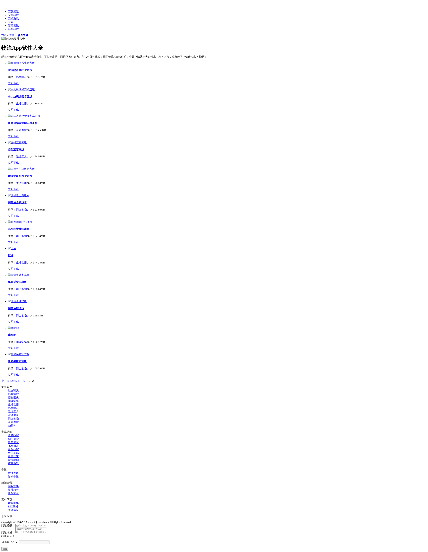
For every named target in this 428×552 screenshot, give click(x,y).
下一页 (21, 380)
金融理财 (21, 130)
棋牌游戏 (13, 463)
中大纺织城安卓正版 (20, 96)
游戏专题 (13, 476)
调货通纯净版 (16, 308)
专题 (10, 22)
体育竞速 (13, 456)
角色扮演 (13, 435)
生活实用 (21, 103)
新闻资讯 (13, 25)
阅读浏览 (21, 341)
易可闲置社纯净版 (18, 229)
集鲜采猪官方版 (17, 361)
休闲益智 (13, 449)
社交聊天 (13, 390)
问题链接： (8, 525)
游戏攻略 (13, 486)
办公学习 (21, 77)
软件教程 (13, 489)
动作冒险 (13, 438)
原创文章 (13, 493)
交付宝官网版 (16, 149)
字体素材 (13, 510)
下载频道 (13, 11)
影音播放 (13, 394)
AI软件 (12, 425)
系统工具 (21, 156)
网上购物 (21, 209)
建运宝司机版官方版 (20, 176)
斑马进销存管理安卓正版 (22, 123)
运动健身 (13, 415)
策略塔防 (13, 442)
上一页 (5, 380)
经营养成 (13, 452)
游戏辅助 (13, 459)
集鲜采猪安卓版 (17, 282)
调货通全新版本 (17, 202)
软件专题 (23, 35)
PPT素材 (13, 506)
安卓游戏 (13, 18)
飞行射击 (13, 445)
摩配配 (12, 334)
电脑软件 (13, 29)
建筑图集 (13, 503)
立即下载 (13, 83)
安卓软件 (13, 15)
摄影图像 (13, 397)
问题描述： (8, 532)
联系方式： (8, 535)
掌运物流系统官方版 (20, 70)
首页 (4, 35)
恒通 (10, 255)
